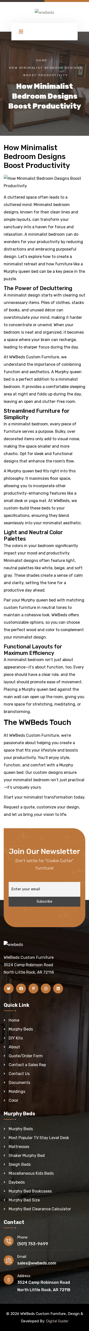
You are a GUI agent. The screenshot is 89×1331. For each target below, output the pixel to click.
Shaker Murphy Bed (27, 1155)
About (14, 1047)
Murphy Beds (21, 1029)
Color (13, 1100)
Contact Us (19, 1073)
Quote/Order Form (26, 1056)
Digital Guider (57, 1321)
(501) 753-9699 (32, 1243)
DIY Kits (16, 1038)
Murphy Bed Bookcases (30, 1191)
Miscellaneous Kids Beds (31, 1173)
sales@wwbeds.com (36, 1263)
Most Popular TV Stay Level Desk (39, 1137)
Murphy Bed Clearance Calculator (40, 1209)
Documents (19, 1082)
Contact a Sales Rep (27, 1064)
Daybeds (17, 1182)
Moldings (17, 1091)
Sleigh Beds (20, 1164)
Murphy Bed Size (24, 1200)
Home (41, 60)
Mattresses (19, 1146)
